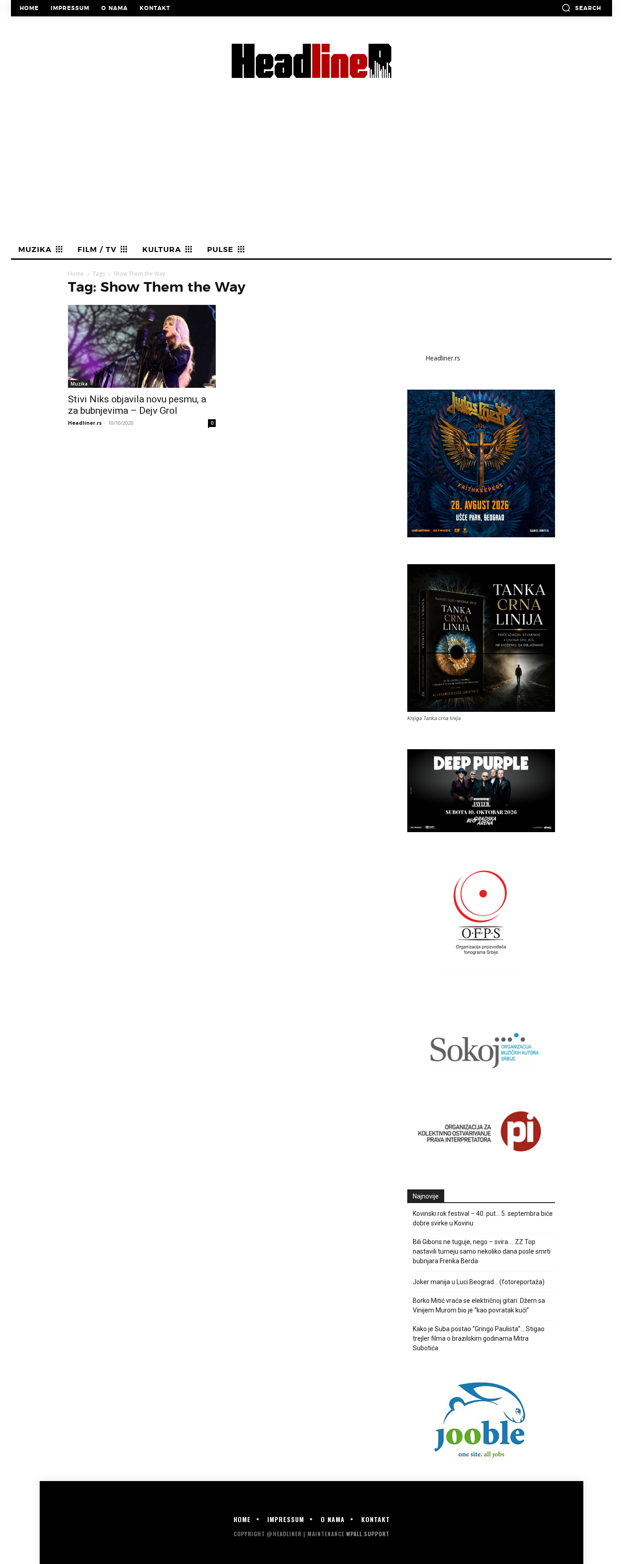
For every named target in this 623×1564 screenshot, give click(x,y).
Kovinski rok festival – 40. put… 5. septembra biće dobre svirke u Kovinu (483, 1218)
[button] (581, 7)
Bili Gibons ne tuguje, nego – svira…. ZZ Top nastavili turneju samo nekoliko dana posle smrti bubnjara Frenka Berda (481, 1251)
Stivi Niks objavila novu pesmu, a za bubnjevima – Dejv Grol (137, 405)
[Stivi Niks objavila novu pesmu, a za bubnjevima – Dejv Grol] (142, 346)
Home (76, 274)
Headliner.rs (85, 422)
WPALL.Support (367, 1534)
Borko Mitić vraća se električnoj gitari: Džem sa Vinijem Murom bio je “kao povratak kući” (479, 1305)
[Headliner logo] (311, 61)
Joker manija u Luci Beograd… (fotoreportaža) (479, 1282)
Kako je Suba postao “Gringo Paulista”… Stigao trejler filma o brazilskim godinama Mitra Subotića (479, 1338)
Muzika (79, 384)
